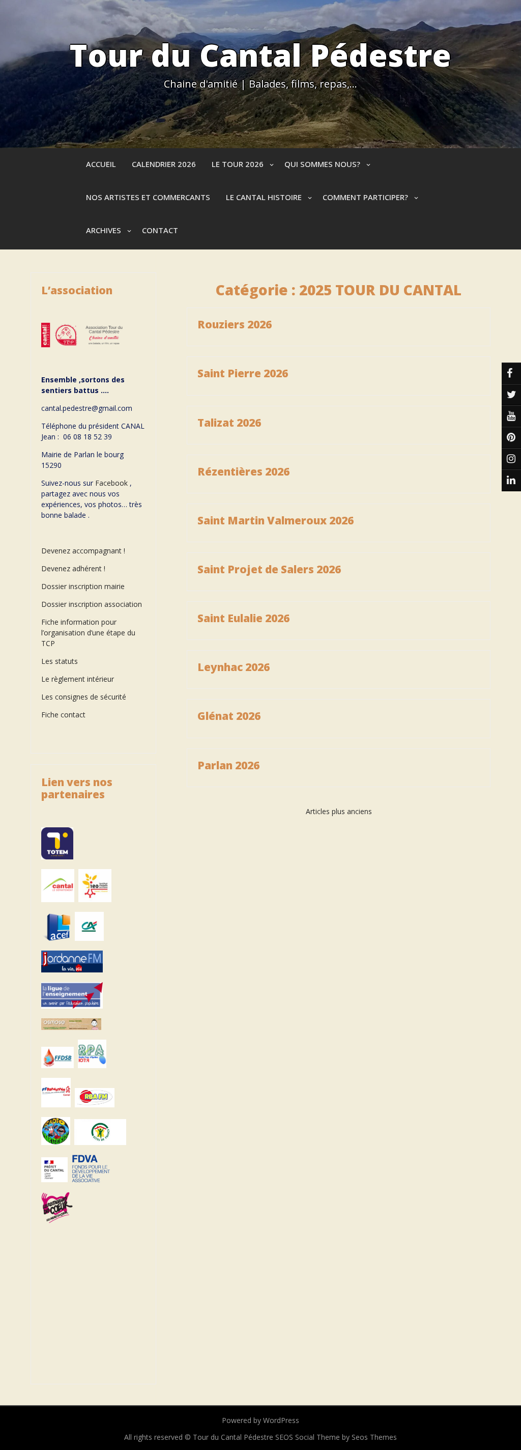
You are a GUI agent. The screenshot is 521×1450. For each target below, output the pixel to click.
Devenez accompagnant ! (84, 550)
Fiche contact (63, 714)
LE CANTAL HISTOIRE (264, 197)
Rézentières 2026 (243, 471)
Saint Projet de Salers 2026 (269, 569)
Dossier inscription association (91, 604)
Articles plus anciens (339, 811)
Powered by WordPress (260, 1420)
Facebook (111, 483)
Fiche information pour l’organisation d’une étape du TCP (88, 632)
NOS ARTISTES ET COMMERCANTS (148, 197)
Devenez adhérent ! (73, 568)
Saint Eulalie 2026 (243, 618)
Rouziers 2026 (234, 324)
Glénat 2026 (228, 716)
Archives (103, 230)
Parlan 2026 (228, 765)
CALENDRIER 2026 (164, 164)
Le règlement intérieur (77, 679)
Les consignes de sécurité (83, 697)
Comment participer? (365, 197)
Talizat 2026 (229, 422)
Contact (160, 230)
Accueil (101, 164)
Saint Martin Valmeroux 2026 (275, 520)
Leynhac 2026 (233, 667)
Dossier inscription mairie (83, 586)
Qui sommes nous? (322, 164)
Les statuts (59, 661)
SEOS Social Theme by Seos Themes (336, 1437)
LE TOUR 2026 (238, 164)
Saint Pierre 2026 (242, 373)
